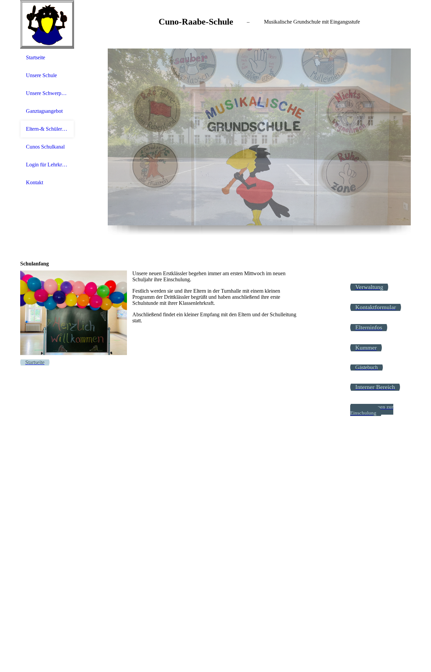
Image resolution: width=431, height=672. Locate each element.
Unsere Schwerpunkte (47, 93)
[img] (47, 24)
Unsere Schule (41, 75)
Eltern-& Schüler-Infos (47, 129)
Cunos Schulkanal (45, 147)
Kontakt (34, 182)
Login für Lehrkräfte (47, 164)
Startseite (35, 57)
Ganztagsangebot (44, 111)
